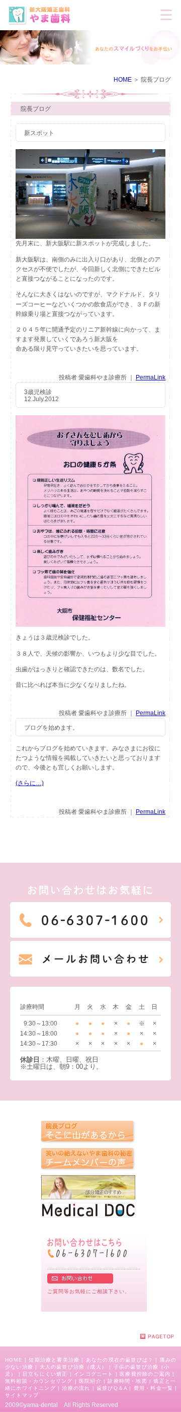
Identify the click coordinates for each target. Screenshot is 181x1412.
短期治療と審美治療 (54, 1360)
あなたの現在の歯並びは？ (119, 1360)
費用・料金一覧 (153, 1388)
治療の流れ (76, 1388)
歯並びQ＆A (112, 1388)
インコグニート (93, 1374)
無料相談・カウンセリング (38, 1381)
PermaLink (150, 377)
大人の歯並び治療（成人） (73, 1367)
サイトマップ (22, 1395)
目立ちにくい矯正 (45, 1374)
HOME (123, 79)
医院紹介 (90, 1381)
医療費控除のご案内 (145, 1374)
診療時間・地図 (127, 1381)
